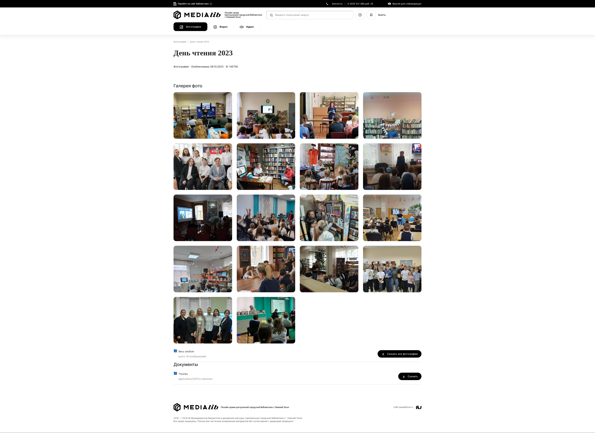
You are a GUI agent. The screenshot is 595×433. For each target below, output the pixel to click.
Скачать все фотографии (402, 353)
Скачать (412, 376)
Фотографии (180, 41)
